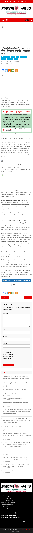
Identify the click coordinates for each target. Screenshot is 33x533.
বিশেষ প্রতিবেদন (23, 56)
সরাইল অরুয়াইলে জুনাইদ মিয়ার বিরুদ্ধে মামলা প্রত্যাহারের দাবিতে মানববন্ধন (15, 384)
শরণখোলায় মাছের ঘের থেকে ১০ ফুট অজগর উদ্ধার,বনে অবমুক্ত (28, 297)
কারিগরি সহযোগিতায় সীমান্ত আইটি (17, 531)
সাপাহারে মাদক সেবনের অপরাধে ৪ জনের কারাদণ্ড (12, 398)
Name (5, 329)
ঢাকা (17, 56)
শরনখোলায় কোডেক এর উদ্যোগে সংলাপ (10, 470)
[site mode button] (27, 20)
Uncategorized (5, 56)
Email (5, 336)
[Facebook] (3, 69)
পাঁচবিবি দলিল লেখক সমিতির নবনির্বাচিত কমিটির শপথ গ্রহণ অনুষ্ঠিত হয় (16, 394)
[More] (16, 69)
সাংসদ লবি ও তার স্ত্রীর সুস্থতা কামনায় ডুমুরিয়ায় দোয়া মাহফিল (14, 389)
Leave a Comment (7, 64)
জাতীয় (13, 56)
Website (5, 343)
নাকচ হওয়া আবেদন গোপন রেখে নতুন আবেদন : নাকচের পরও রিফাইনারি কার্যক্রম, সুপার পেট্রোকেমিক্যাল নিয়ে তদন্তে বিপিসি (16, 465)
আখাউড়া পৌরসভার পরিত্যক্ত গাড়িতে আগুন (6, 297)
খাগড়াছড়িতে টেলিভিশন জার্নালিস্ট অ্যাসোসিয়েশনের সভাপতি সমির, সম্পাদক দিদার (17, 452)
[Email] (12, 69)
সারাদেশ (16, 59)
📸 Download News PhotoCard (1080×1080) (16, 280)
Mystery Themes (26, 529)
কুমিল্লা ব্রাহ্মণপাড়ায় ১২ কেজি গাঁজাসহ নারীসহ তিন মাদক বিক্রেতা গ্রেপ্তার (15, 404)
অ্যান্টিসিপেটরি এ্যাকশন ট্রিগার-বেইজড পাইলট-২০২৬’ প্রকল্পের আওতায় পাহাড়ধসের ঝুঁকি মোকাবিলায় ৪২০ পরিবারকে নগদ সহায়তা (17, 428)
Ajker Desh (17, 61)
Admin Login (24, 1)
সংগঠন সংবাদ (10, 59)
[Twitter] (6, 69)
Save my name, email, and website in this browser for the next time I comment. (8, 357)
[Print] (9, 69)
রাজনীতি (3, 59)
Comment (6, 313)
